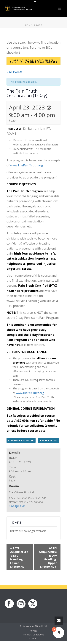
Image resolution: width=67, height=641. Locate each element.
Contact (33, 638)
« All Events (15, 72)
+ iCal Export (49, 440)
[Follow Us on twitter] (32, 604)
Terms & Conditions (33, 634)
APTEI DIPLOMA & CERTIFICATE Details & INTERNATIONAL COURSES (33, 61)
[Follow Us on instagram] (21, 604)
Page (37, 25)
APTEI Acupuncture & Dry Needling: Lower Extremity (19, 557)
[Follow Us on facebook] (9, 604)
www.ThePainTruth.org (26, 165)
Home (28, 25)
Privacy (33, 630)
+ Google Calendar (21, 440)
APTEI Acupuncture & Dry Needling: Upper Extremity (48, 557)
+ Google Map (17, 506)
